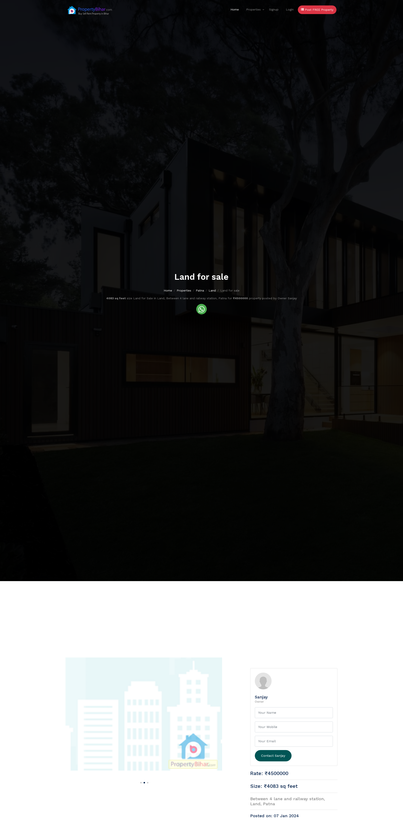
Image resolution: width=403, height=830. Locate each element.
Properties (253, 9)
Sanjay (261, 696)
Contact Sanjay (273, 756)
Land (212, 290)
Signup (274, 9)
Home (234, 9)
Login (290, 9)
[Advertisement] (201, 612)
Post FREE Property (318, 9)
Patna (200, 290)
